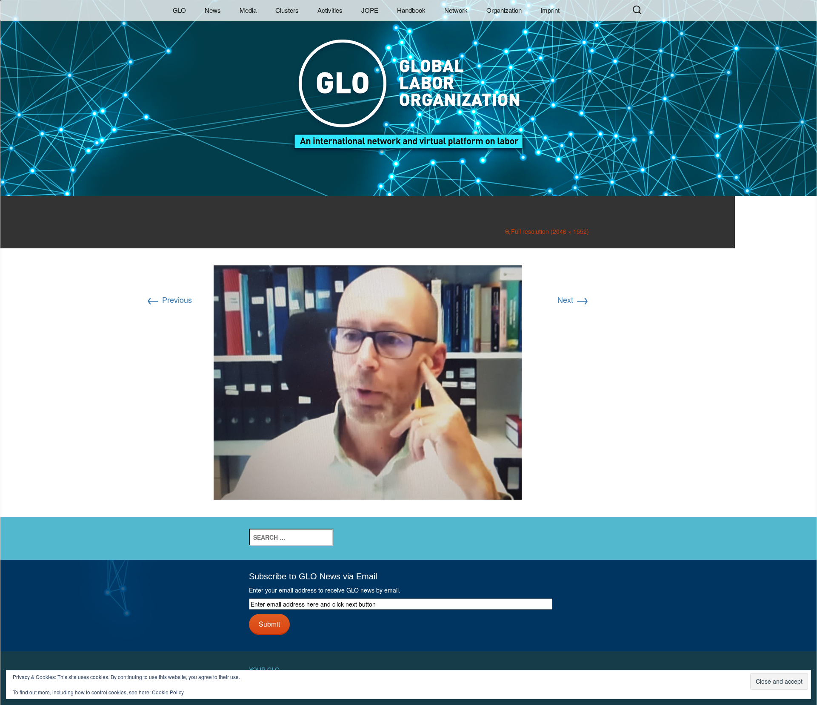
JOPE (369, 10)
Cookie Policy (168, 692)
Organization (504, 10)
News (213, 10)
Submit (269, 623)
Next (573, 299)
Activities (330, 10)
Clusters (287, 10)
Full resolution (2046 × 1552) (550, 231)
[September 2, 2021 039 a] (368, 381)
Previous (169, 299)
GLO (179, 10)
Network (456, 10)
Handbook (411, 10)
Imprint (550, 10)
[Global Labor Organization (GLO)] (408, 87)
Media (248, 10)
